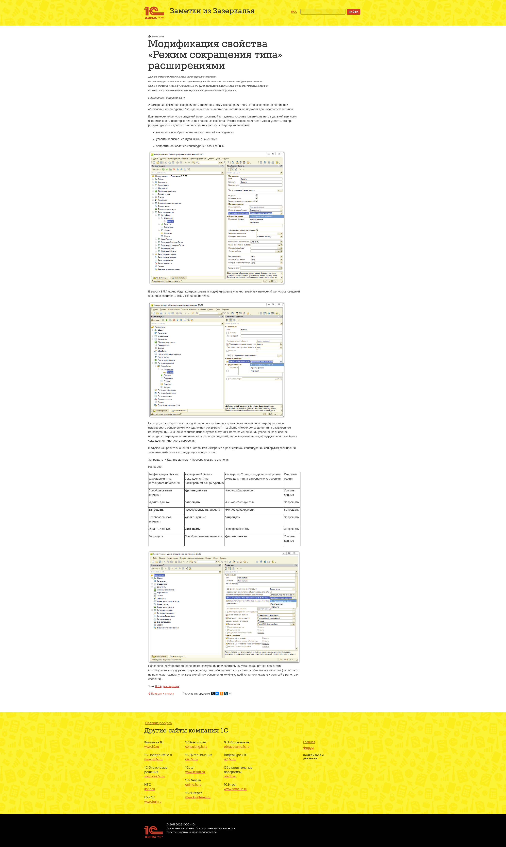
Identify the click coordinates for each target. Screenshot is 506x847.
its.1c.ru (149, 789)
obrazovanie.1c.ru (236, 747)
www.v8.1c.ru (153, 759)
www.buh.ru (152, 802)
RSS (294, 12)
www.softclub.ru (235, 789)
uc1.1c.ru (230, 759)
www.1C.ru (151, 747)
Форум (308, 748)
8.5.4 (158, 686)
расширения (171, 686)
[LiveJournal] (226, 693)
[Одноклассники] (221, 693)
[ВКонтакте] (217, 693)
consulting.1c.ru (196, 747)
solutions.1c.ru (154, 776)
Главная (309, 742)
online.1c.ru (193, 785)
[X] (213, 693)
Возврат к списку (162, 693)
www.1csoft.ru (195, 772)
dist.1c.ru (191, 759)
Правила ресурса (158, 723)
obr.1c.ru (230, 776)
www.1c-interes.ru (198, 797)
